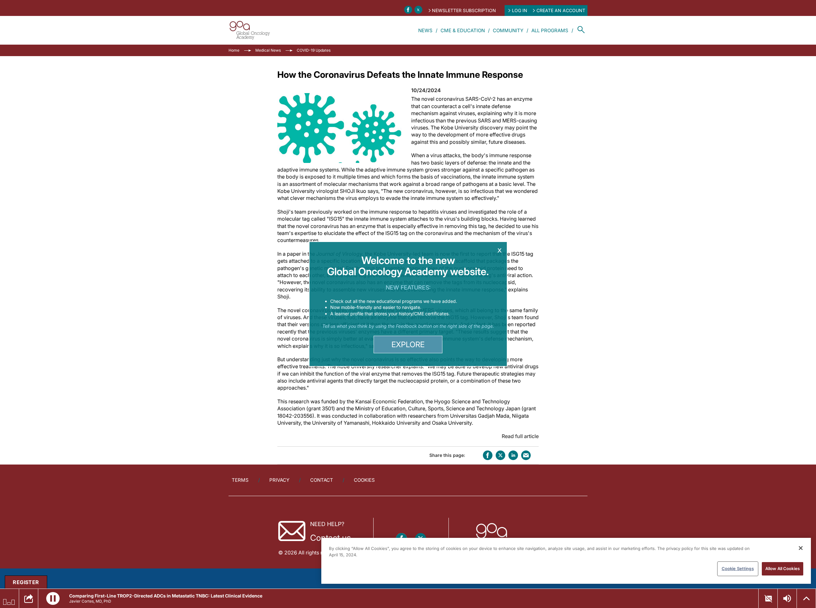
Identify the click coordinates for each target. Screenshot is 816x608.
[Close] (801, 548)
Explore (408, 344)
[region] (566, 561)
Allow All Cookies (782, 568)
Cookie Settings (738, 568)
